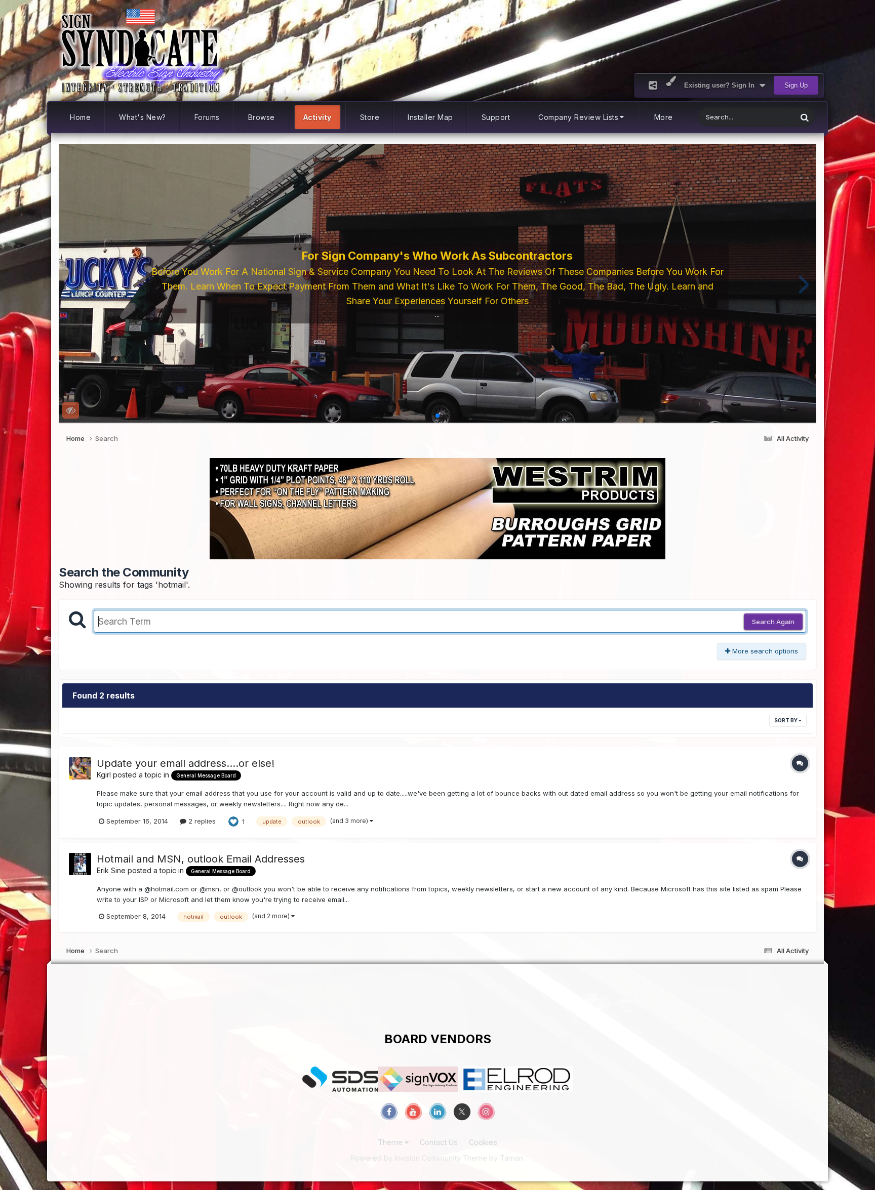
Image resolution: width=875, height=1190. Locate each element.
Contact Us (439, 1142)
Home (80, 117)
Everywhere (765, 117)
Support (496, 117)
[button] (70, 283)
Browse (261, 117)
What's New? (142, 117)
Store (370, 117)
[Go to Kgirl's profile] (80, 768)
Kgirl (104, 774)
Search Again (773, 622)
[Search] (804, 117)
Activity (317, 117)
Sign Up (796, 85)
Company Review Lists (578, 117)
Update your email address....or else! (185, 763)
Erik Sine (111, 870)
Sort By (786, 720)
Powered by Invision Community (405, 1158)
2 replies (201, 821)
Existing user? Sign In (721, 85)
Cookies (483, 1142)
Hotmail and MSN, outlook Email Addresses (201, 859)
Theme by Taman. (493, 1158)
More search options (764, 651)
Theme (391, 1142)
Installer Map (430, 117)
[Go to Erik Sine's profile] (80, 864)
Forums (207, 117)
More (663, 117)
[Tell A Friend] (653, 85)
